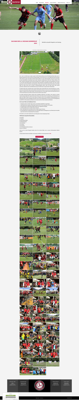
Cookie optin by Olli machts (15, 399)
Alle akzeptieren (10, 395)
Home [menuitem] (37, 2)
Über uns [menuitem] (68, 2)
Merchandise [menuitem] (41, 2)
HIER (50, 133)
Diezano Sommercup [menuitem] (61, 2)
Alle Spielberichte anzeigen (39, 136)
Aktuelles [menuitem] (46, 2)
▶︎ (78, 14)
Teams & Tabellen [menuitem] (53, 2)
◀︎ (1, 14)
